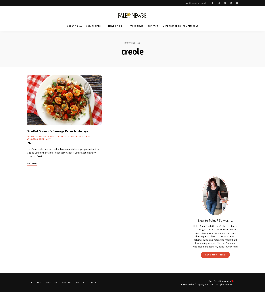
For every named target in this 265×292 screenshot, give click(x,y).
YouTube (237, 3)
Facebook (212, 3)
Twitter (231, 3)
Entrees (31, 136)
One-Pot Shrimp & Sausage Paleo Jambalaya (57, 131)
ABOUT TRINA (74, 26)
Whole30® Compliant (39, 139)
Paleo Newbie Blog (71, 136)
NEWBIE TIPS (115, 26)
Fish (56, 136)
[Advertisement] (215, 121)
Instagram (219, 3)
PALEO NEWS (136, 26)
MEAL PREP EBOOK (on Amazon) (180, 26)
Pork (86, 136)
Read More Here (215, 255)
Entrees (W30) (45, 136)
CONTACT (153, 26)
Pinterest (225, 3)
